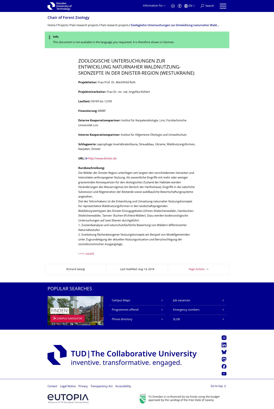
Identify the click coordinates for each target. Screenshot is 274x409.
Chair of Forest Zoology (68, 18)
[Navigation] (223, 6)
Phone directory (122, 319)
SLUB (176, 319)
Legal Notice (68, 386)
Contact (52, 386)
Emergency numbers (186, 310)
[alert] (137, 40)
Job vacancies (181, 300)
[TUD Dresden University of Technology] (60, 6)
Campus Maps (121, 300)
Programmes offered (125, 310)
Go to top (217, 386)
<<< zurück (87, 254)
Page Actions (197, 269)
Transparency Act (102, 386)
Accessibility (123, 386)
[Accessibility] (180, 6)
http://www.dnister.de (102, 158)
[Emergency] (173, 6)
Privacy (83, 386)
